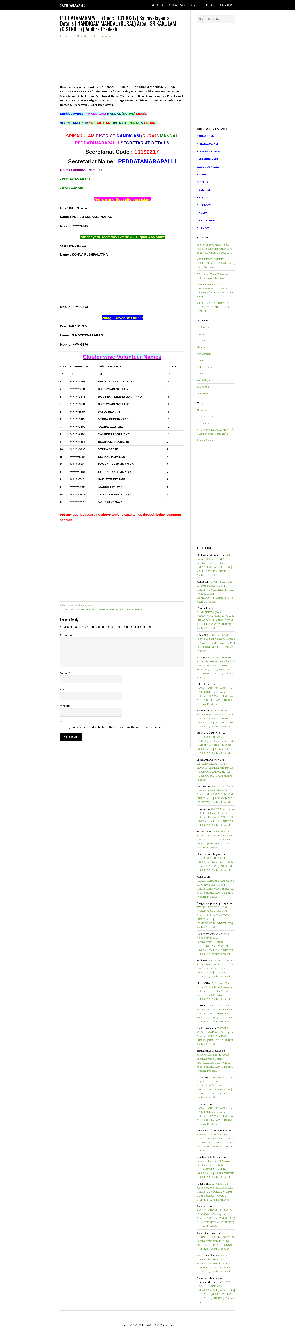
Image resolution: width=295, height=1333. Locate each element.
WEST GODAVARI (208, 166)
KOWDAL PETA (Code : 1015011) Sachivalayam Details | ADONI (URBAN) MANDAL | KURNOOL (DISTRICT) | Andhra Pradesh (215, 1263)
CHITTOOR (204, 205)
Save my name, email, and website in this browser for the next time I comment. (112, 727)
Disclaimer (203, 423)
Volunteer (202, 393)
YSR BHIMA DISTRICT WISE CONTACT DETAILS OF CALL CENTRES (214, 307)
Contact (201, 333)
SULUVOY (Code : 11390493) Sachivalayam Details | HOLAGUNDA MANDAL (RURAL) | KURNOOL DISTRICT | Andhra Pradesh (216, 642)
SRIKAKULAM (206, 136)
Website (65, 706)
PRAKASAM (204, 189)
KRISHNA (203, 174)
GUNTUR (202, 182)
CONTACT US (205, 416)
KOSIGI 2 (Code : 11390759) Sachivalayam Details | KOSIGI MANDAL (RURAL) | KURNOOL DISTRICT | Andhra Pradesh (216, 1036)
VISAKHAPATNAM (208, 151)
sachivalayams (83, 605)
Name (65, 673)
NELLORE (203, 197)
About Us (202, 409)
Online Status (204, 366)
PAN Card (202, 373)
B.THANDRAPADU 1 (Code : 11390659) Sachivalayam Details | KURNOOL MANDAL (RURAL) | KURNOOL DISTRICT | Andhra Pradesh (215, 771)
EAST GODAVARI (207, 159)
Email (65, 689)
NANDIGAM (83, 609)
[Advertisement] (122, 63)
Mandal (201, 347)
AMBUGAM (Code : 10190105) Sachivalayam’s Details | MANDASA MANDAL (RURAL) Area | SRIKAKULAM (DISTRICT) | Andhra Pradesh (215, 1062)
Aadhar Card (204, 327)
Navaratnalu (204, 353)
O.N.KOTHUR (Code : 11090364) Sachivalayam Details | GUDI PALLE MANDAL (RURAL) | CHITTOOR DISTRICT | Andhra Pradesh (215, 839)
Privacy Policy (205, 440)
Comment (67, 635)
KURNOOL (203, 228)
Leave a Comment (104, 35)
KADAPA (202, 212)
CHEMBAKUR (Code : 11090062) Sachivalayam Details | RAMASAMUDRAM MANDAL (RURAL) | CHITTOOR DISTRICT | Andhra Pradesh (215, 1013)
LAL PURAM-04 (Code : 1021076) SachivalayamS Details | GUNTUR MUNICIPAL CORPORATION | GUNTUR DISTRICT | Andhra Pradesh (215, 1191)
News (200, 360)
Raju (199, 657)
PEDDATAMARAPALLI (104, 609)
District (201, 340)
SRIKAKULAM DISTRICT (132, 609)
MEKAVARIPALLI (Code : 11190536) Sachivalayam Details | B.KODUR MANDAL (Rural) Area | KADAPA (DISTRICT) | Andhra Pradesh (215, 990)
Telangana (203, 386)
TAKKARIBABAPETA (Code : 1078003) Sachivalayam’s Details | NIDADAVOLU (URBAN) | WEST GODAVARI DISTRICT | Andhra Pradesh (216, 1142)
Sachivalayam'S (73, 5)
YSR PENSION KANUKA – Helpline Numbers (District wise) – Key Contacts (216, 263)
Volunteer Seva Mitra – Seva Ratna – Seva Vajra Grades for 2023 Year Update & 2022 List (214, 248)
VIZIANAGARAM (207, 143)
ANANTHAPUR (206, 220)
